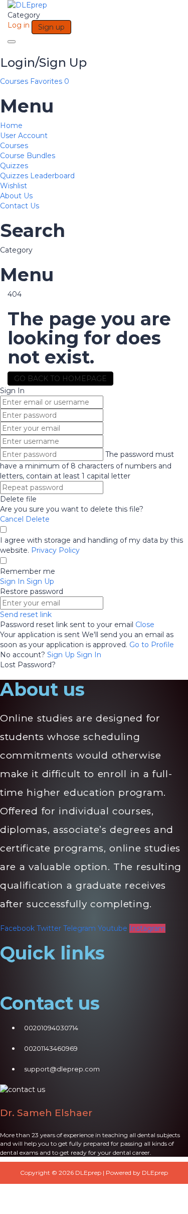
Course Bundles (27, 155)
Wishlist (13, 185)
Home (11, 125)
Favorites (49, 81)
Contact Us (19, 205)
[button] (94, 978)
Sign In (89, 654)
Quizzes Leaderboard (37, 175)
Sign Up (62, 654)
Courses (15, 81)
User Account (24, 135)
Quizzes (14, 165)
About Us (16, 195)
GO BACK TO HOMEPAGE (60, 378)
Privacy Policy (55, 550)
